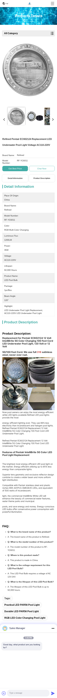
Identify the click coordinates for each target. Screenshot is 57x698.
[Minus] (53, 628)
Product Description (41, 178)
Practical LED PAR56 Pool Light (22, 605)
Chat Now (41, 168)
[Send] (53, 693)
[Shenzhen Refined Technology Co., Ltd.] (29, 3)
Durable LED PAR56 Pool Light (21, 611)
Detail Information (15, 178)
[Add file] (4, 693)
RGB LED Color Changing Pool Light (24, 618)
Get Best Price (15, 169)
